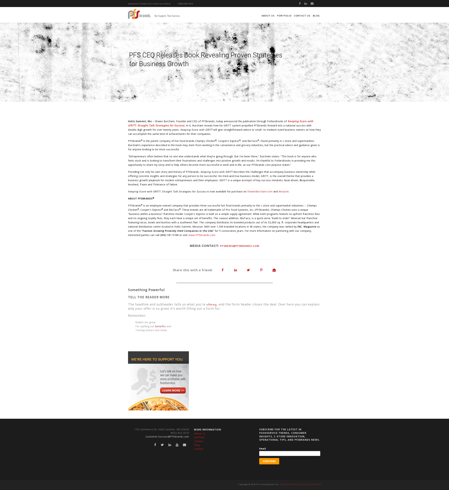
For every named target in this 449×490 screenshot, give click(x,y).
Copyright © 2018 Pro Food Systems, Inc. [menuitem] (258, 484)
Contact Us (145, 3)
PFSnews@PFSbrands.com (239, 246)
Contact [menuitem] (199, 448)
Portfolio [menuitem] (284, 15)
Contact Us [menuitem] (302, 15)
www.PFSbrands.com (201, 235)
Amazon (284, 191)
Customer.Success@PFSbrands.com (167, 436)
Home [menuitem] (285, 484)
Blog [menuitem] (316, 15)
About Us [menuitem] (268, 15)
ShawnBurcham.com (260, 191)
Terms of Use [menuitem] (314, 484)
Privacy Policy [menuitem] (298, 484)
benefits (160, 326)
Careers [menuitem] (198, 441)
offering (211, 304)
